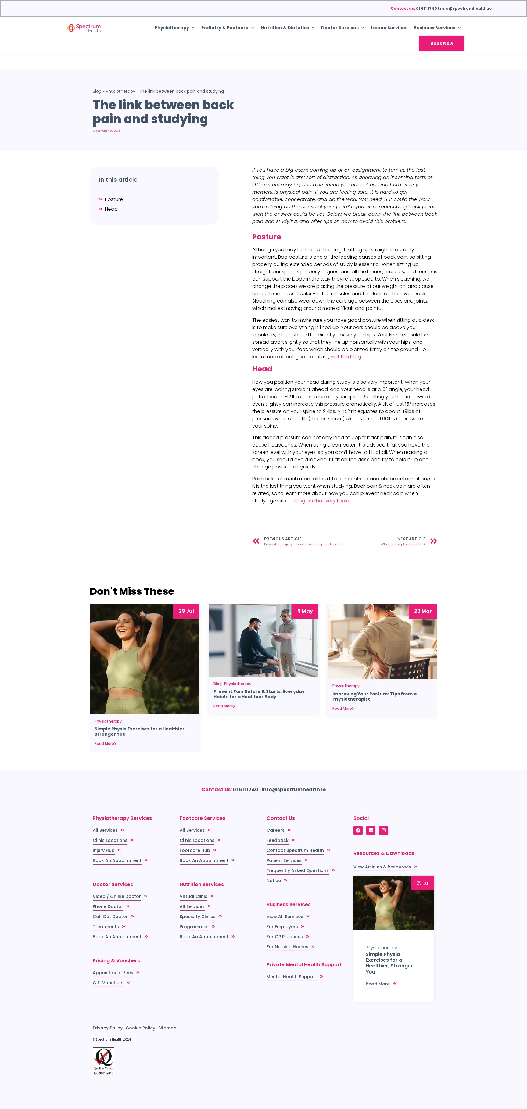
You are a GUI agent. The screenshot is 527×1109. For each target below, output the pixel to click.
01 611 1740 (426, 8)
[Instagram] (383, 830)
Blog (97, 91)
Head (111, 209)
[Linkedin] (370, 830)
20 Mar (423, 611)
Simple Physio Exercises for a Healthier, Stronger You (140, 732)
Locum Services (389, 28)
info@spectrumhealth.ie (466, 8)
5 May (305, 611)
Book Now (441, 43)
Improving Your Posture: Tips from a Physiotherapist (374, 696)
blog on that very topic (321, 500)
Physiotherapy (120, 91)
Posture (114, 199)
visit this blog (346, 356)
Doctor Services (340, 28)
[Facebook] (358, 830)
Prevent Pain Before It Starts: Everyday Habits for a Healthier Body (259, 694)
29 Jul (186, 611)
